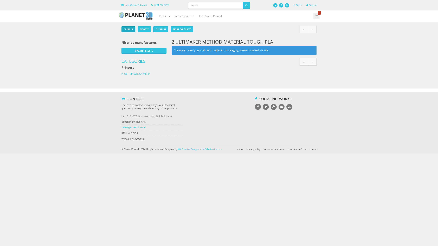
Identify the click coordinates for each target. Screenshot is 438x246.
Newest (144, 29)
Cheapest (161, 29)
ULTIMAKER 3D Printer (137, 73)
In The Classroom (184, 16)
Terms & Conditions (274, 149)
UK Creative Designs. (189, 149)
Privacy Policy (254, 149)
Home (240, 149)
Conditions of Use (297, 149)
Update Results (144, 50)
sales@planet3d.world (136, 5)
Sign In (299, 5)
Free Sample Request (210, 16)
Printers (163, 16)
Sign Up (313, 5)
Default (128, 29)
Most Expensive (182, 29)
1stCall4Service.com (211, 149)
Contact (313, 149)
